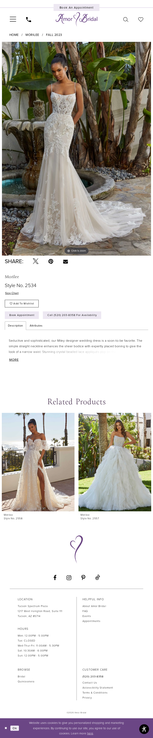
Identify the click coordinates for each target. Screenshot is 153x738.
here (90, 733)
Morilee (32, 35)
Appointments (91, 621)
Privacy (87, 697)
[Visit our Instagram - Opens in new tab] (69, 578)
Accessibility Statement (97, 687)
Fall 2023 (54, 35)
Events (86, 616)
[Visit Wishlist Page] (140, 19)
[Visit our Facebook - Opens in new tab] (55, 578)
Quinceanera (26, 681)
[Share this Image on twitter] (35, 261)
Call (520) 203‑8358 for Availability (72, 315)
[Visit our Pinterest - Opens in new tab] (83, 578)
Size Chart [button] (12, 293)
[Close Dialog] (6, 728)
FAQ (85, 611)
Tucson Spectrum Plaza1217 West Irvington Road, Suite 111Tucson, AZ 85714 (40, 611)
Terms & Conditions (95, 692)
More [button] (14, 360)
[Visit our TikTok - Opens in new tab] (97, 578)
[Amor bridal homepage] (76, 19)
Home (14, 35)
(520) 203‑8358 (93, 676)
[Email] (65, 261)
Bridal (22, 676)
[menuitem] (13, 19)
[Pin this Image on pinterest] (51, 261)
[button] (13, 19)
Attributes (36, 325)
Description (15, 325)
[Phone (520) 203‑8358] (28, 19)
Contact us (89, 682)
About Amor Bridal (94, 606)
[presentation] (38, 462)
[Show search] (125, 19)
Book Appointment (21, 315)
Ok (15, 728)
